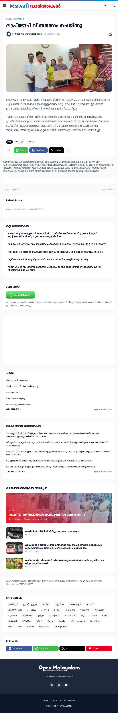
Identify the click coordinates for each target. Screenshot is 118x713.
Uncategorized (60, 626)
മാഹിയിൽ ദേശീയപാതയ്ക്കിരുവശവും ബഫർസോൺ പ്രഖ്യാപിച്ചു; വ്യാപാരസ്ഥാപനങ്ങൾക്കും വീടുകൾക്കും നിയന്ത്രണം (63, 547)
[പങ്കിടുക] (109, 34)
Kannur (50, 621)
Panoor (30, 626)
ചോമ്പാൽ (85, 610)
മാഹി (94, 615)
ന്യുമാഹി (12, 615)
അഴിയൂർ (19, 19)
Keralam (63, 621)
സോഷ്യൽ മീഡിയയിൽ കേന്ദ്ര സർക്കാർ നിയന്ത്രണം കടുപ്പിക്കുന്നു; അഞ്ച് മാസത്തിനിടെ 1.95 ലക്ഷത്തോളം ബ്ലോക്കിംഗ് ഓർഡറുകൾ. (53, 435)
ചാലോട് (45, 610)
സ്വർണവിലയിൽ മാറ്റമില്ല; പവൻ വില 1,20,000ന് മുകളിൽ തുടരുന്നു (48, 259)
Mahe (10, 626)
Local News (95, 621)
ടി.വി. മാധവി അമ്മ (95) (17, 380)
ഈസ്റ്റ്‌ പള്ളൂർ (30, 604)
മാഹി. (105, 615)
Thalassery (44, 626)
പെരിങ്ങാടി (70, 615)
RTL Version (69, 700)
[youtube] (66, 685)
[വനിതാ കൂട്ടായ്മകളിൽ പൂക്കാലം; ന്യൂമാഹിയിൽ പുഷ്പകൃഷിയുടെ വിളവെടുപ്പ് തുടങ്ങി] (14, 563)
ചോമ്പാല (70, 610)
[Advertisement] (59, 339)
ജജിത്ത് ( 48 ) (12, 392)
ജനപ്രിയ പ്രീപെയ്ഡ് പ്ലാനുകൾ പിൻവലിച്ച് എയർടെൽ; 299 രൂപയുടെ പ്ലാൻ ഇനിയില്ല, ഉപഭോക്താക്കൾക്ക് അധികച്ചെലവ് (58, 453)
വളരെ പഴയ (107, 189)
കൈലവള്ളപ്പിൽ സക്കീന (18, 404)
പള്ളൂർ (40, 615)
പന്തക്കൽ (27, 615)
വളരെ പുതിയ (12, 189)
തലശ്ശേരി (99, 610)
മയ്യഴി (84, 615)
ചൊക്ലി (57, 610)
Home (45, 700)
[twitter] (59, 685)
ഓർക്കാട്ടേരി (75, 604)
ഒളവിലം (59, 604)
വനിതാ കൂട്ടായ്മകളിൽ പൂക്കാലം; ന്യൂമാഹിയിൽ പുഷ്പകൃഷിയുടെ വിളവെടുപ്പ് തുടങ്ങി (64, 562)
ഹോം (9, 19)
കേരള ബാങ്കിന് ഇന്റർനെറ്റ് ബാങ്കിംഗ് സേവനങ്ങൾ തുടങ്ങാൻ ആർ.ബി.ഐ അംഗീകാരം (49, 460)
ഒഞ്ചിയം (31, 142)
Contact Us (56, 700)
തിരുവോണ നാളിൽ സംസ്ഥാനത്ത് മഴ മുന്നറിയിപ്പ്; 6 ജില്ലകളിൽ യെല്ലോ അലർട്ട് (55, 252)
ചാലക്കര (31, 610)
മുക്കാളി (12, 621)
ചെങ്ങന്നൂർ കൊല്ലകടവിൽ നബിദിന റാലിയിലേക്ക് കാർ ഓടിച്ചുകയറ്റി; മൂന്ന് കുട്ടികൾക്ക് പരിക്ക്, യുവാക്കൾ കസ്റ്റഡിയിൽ (52, 235)
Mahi (20, 626)
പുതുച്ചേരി (54, 615)
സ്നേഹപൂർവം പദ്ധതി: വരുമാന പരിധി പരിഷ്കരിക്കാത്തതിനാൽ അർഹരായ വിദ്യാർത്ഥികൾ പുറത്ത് (54, 268)
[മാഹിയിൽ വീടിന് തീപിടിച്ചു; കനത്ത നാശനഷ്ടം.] (14, 533)
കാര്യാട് (90, 604)
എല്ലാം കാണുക (102, 409)
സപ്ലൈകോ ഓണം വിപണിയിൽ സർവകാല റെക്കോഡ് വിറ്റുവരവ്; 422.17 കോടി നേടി (57, 244)
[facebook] (52, 685)
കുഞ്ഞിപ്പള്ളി (15, 610)
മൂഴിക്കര (26, 621)
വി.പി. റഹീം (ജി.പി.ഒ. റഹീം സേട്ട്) (22, 386)
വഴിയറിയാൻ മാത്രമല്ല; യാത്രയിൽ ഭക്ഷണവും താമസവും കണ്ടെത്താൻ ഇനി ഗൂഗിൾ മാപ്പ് (50, 466)
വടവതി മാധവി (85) (15, 398)
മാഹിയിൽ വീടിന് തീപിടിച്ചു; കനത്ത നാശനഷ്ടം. (52, 531)
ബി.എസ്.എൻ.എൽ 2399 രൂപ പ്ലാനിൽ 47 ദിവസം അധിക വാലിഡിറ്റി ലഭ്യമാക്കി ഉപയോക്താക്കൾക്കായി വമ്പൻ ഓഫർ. (57, 444)
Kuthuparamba (78, 621)
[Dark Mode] (106, 5)
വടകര (39, 621)
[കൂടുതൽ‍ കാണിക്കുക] (68, 150)
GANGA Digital (65, 705)
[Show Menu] (5, 5)
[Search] (113, 5)
